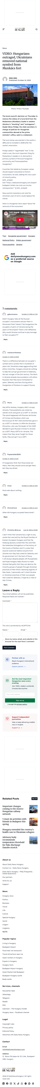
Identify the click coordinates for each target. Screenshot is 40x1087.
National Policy (8, 240)
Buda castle (7, 979)
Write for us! (7, 881)
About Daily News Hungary (12, 864)
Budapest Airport (9, 947)
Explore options (17, 666)
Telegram (6, 998)
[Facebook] (7, 1084)
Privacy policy (7, 1028)
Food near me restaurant (12, 951)
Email (23, 630)
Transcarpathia (8, 244)
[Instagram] (11, 1084)
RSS (4, 1005)
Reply (5, 339)
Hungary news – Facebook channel (15, 1012)
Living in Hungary (9, 943)
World (4, 921)
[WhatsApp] (22, 1084)
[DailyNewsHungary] (20, 29)
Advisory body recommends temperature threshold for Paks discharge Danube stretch (13, 842)
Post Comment (9, 647)
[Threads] (33, 1084)
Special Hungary (8, 917)
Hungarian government (17, 236)
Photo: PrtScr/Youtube (20, 109)
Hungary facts (7, 965)
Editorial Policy (8, 1031)
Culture (5, 914)
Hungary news (7, 896)
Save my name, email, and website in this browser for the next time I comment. (21, 640)
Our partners (7, 877)
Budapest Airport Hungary (12, 968)
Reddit (5, 1002)
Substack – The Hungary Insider (14, 1009)
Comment (6, 601)
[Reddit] (29, 1084)
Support (5, 884)
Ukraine (19, 244)
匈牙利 (4, 932)
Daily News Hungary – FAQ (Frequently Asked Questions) (17, 873)
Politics (5, 900)
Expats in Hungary (9, 961)
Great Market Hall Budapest (13, 972)
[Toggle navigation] (3, 29)
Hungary (31, 236)
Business (5, 903)
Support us (16, 727)
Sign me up (20, 700)
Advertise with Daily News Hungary (16, 1035)
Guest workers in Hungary (12, 958)
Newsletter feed (8, 991)
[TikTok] (18, 1084)
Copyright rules (8, 1024)
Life (3, 910)
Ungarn (5, 925)
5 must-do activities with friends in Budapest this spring (14, 821)
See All (34, 798)
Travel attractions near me (12, 954)
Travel (4, 907)
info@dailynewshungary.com (13, 1049)
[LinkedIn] (3, 1084)
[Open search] (36, 29)
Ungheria (6, 928)
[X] (15, 1084)
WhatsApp (6, 994)
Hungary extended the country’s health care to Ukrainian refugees (18, 830)
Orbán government (23, 240)
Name (5, 630)
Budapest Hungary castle (12, 976)
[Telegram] (26, 1084)
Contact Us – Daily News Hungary (15, 868)
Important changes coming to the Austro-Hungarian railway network (13, 810)
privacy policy (22, 704)
